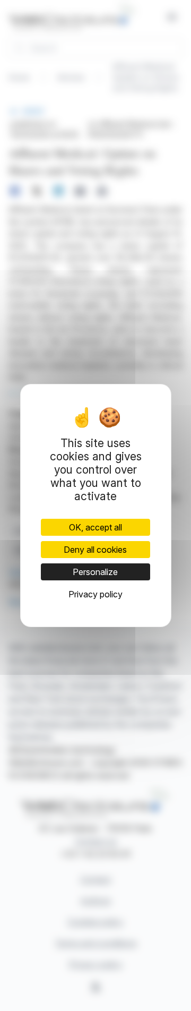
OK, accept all (95, 527)
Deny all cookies (95, 549)
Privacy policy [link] (95, 594)
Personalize (95, 572)
